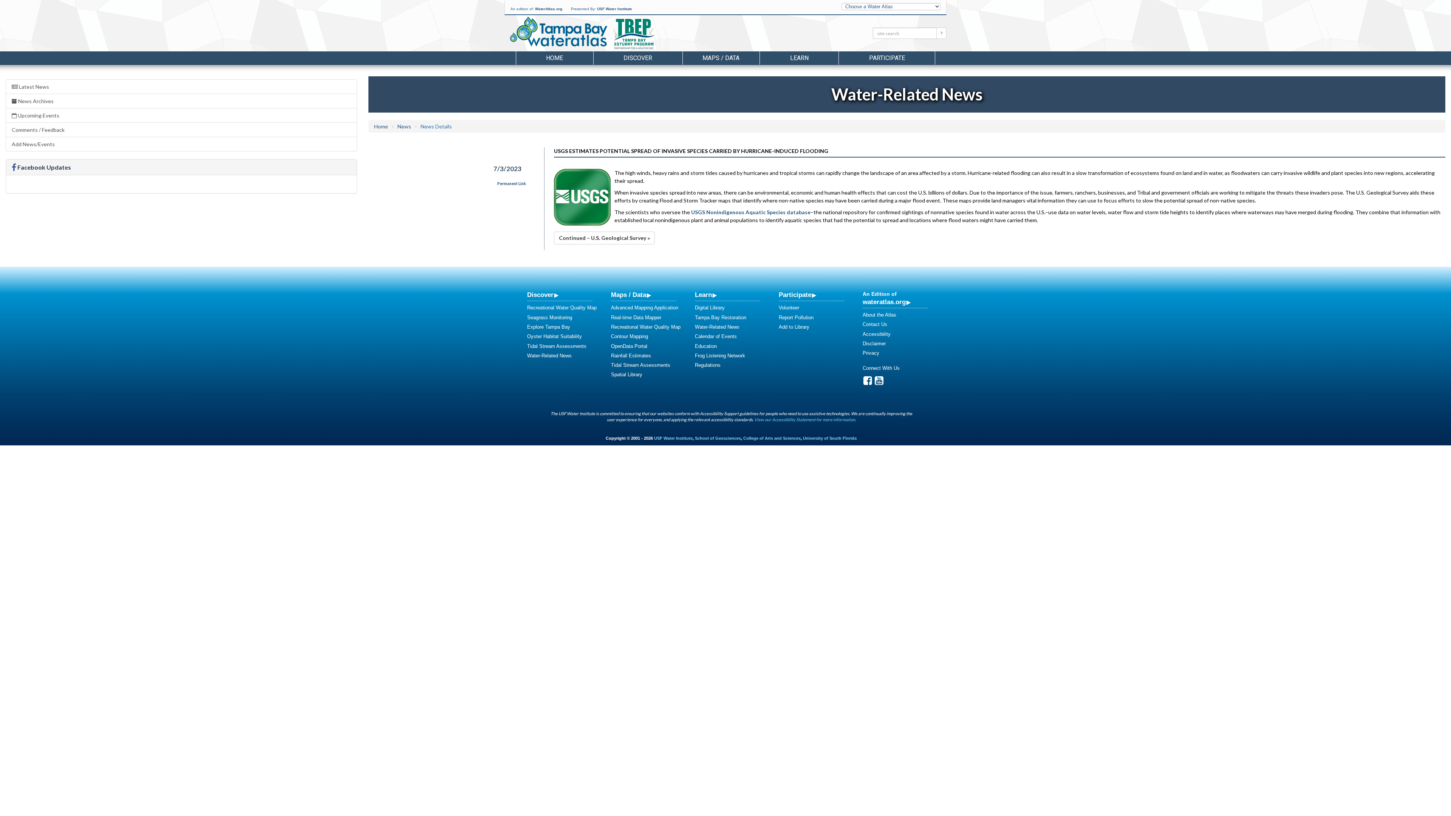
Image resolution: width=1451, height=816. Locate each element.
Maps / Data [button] (720, 58)
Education (706, 346)
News (404, 126)
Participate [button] (887, 58)
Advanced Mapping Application (644, 308)
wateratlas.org (884, 302)
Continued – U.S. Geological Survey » (604, 238)
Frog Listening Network (720, 356)
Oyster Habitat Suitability (554, 336)
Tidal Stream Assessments (556, 346)
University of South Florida (830, 438)
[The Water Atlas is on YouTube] (879, 382)
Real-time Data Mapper (636, 317)
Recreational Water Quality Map (562, 308)
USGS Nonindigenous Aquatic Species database (751, 212)
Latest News (33, 86)
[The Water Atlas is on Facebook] (868, 382)
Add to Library (794, 327)
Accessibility (877, 334)
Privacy (871, 353)
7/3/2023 (507, 169)
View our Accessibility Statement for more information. (805, 419)
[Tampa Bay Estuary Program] (655, 34)
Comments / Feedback (38, 130)
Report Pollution (796, 317)
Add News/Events (33, 144)
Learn (703, 294)
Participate (795, 294)
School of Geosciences (718, 438)
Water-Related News (549, 356)
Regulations (708, 365)
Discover (540, 294)
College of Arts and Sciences (772, 438)
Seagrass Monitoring (549, 317)
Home (554, 58)
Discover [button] (637, 58)
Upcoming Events (38, 115)
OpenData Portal (629, 346)
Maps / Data (628, 294)
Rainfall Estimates (631, 356)
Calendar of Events (716, 336)
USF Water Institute (614, 9)
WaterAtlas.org (548, 9)
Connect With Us (881, 368)
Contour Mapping (629, 336)
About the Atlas (879, 315)
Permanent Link (511, 183)
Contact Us (875, 324)
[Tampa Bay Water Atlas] (558, 32)
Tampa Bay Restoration (720, 317)
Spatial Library (626, 374)
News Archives (35, 101)
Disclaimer (874, 343)
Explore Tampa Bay (548, 327)
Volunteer (789, 308)
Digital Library (710, 308)
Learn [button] (799, 58)
